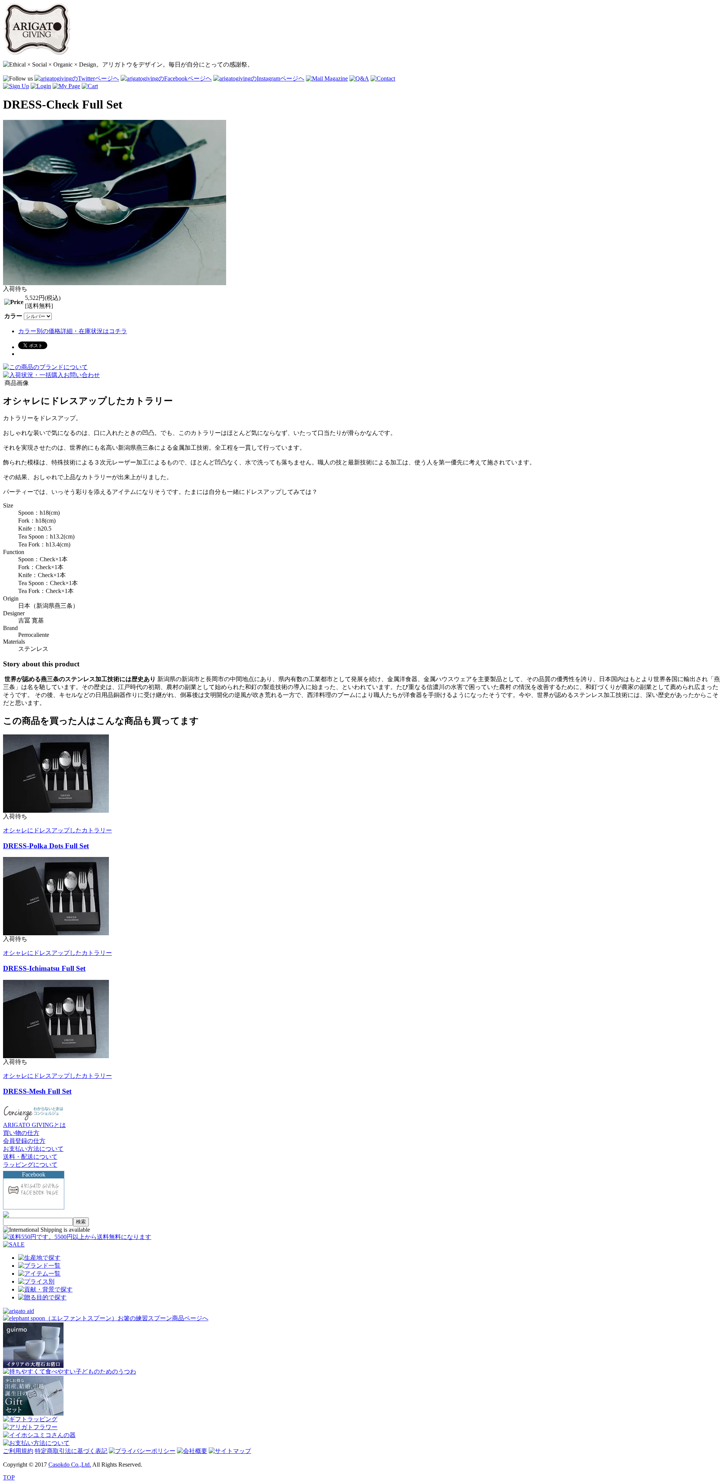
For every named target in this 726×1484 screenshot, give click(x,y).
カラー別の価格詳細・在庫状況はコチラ (72, 331)
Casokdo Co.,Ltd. (69, 1464)
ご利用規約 (18, 1451)
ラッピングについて (30, 1164)
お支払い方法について (33, 1149)
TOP (9, 1477)
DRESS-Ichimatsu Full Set (44, 968)
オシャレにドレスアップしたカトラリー (57, 830)
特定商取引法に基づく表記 (71, 1451)
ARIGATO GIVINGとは (34, 1125)
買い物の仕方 (21, 1133)
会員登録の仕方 (24, 1141)
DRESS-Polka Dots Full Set (46, 846)
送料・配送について (30, 1156)
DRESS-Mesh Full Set (37, 1091)
